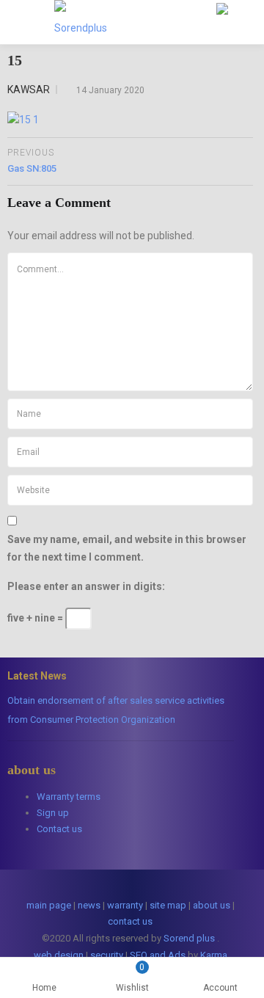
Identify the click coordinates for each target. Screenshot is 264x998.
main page (48, 905)
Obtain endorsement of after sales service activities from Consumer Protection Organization (115, 710)
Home (44, 988)
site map (168, 905)
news (89, 905)
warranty (125, 905)
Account (220, 988)
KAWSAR (28, 89)
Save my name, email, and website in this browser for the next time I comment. (126, 548)
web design (59, 955)
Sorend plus (189, 938)
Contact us (59, 828)
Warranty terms (68, 796)
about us (211, 905)
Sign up (53, 812)
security (106, 955)
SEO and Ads (158, 955)
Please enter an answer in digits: (86, 586)
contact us (130, 921)
